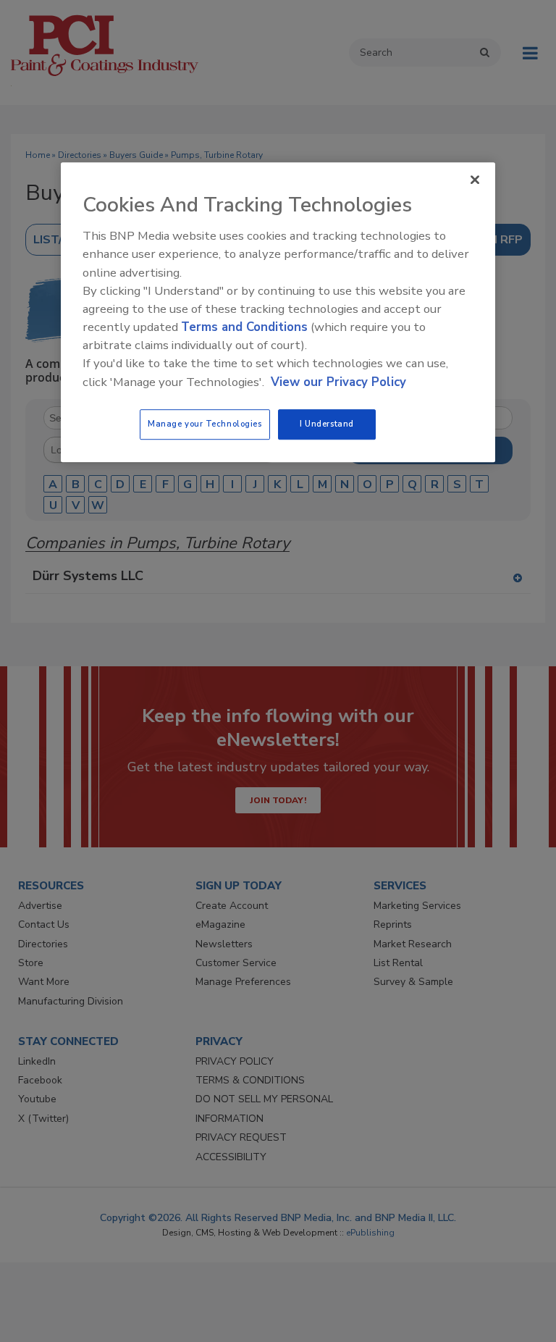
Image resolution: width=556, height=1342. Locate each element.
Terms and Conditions (244, 327)
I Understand (327, 423)
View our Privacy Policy (338, 382)
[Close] (475, 180)
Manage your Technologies (205, 423)
